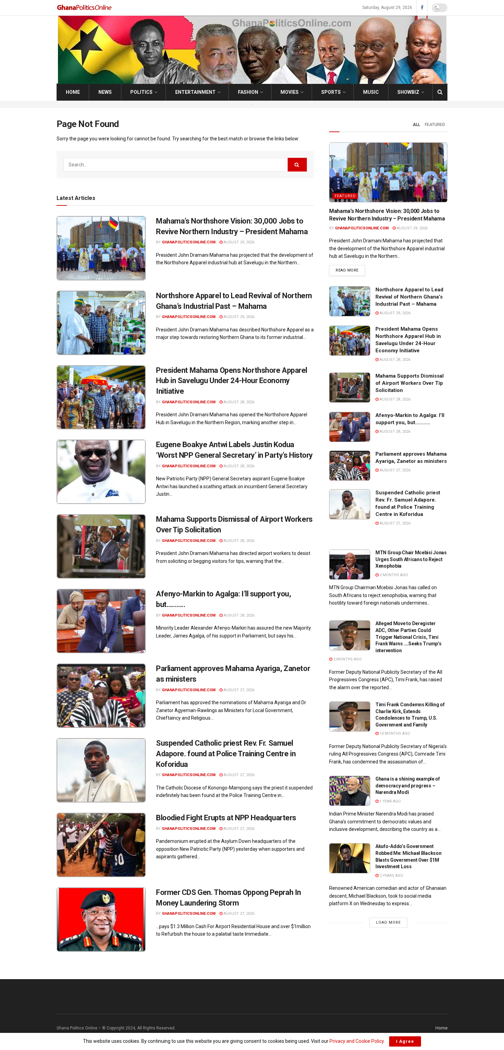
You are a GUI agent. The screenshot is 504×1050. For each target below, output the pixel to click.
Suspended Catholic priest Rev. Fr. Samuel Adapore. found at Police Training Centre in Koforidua (226, 754)
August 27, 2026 (238, 690)
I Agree (405, 1041)
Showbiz (408, 92)
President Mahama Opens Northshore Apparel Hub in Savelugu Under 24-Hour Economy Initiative (231, 381)
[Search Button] (440, 92)
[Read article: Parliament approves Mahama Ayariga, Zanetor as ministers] (101, 695)
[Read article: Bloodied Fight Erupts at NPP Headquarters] (101, 845)
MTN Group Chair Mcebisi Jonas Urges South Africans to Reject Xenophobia (411, 559)
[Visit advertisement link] (252, 104)
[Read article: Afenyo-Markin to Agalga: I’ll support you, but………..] (101, 621)
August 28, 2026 (238, 402)
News (105, 92)
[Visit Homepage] (85, 8)
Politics (141, 92)
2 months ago (393, 575)
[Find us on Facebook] (422, 8)
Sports (331, 92)
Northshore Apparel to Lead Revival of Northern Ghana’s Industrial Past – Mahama (409, 297)
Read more (350, 270)
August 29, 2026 (238, 242)
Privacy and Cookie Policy (356, 1041)
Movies (289, 92)
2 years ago (391, 875)
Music (371, 92)
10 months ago (394, 733)
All (416, 124)
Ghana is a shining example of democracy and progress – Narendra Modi (407, 785)
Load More (388, 922)
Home (73, 92)
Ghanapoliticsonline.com (189, 242)
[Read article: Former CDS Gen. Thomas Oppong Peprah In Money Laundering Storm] (101, 919)
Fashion (248, 92)
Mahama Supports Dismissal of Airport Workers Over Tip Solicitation (409, 383)
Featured (435, 124)
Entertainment (195, 92)
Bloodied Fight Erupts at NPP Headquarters (226, 817)
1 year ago (390, 801)
